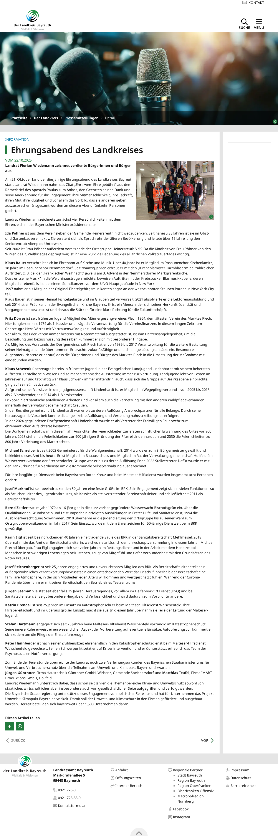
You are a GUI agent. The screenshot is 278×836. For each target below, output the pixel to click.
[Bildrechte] (273, 120)
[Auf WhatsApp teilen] (20, 726)
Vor (204, 740)
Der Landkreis (46, 118)
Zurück (18, 740)
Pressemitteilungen (82, 118)
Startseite (18, 118)
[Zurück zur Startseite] (32, 19)
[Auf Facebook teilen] (9, 726)
